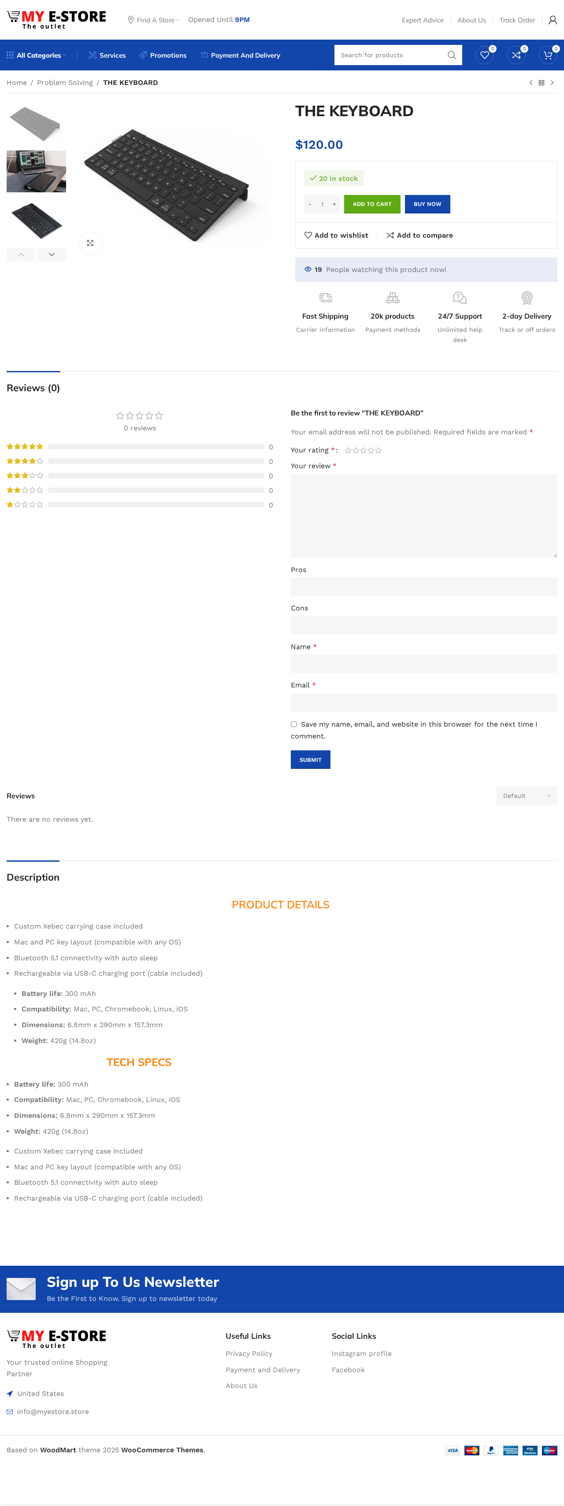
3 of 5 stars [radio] (363, 450)
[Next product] (552, 83)
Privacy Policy (249, 1353)
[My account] (553, 20)
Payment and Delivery (263, 1370)
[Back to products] (541, 83)
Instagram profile (362, 1353)
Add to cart (372, 204)
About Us (241, 1385)
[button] (21, 254)
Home (17, 82)
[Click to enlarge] (90, 243)
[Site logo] (56, 19)
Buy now (428, 204)
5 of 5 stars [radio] (378, 450)
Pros (298, 570)
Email (303, 685)
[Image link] (56, 1338)
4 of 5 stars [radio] (371, 450)
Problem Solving (65, 82)
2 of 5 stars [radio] (356, 450)
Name (304, 647)
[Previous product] (531, 83)
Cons (299, 608)
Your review (314, 466)
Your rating (313, 450)
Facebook (348, 1370)
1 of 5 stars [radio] (348, 450)
